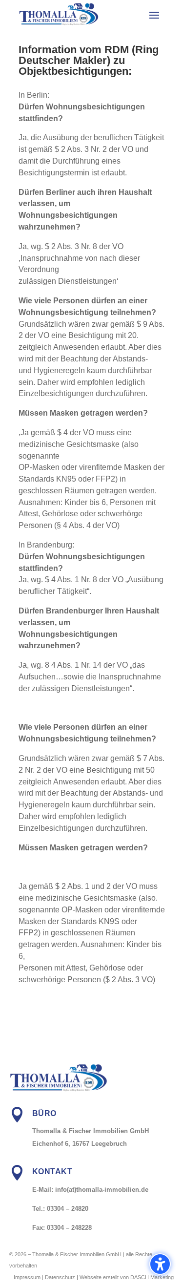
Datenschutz (60, 1277)
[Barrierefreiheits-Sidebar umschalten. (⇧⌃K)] (160, 1264)
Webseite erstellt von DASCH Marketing (127, 1277)
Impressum (27, 1277)
